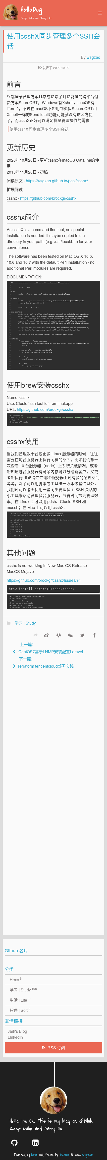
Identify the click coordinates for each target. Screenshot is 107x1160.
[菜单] (98, 13)
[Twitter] (82, 635)
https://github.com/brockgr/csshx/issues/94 (44, 580)
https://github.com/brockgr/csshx (48, 198)
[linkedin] (39, 1142)
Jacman (64, 1155)
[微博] (47, 635)
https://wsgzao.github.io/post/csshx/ (57, 181)
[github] (18, 1142)
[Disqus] (53, 739)
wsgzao (93, 57)
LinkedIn (15, 1037)
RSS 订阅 (56, 1047)
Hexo (16, 979)
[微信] (70, 635)
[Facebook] (94, 635)
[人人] (58, 635)
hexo (34, 1155)
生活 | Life (21, 1000)
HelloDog (31, 10)
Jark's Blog (17, 1031)
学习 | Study (25, 623)
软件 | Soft (20, 1010)
